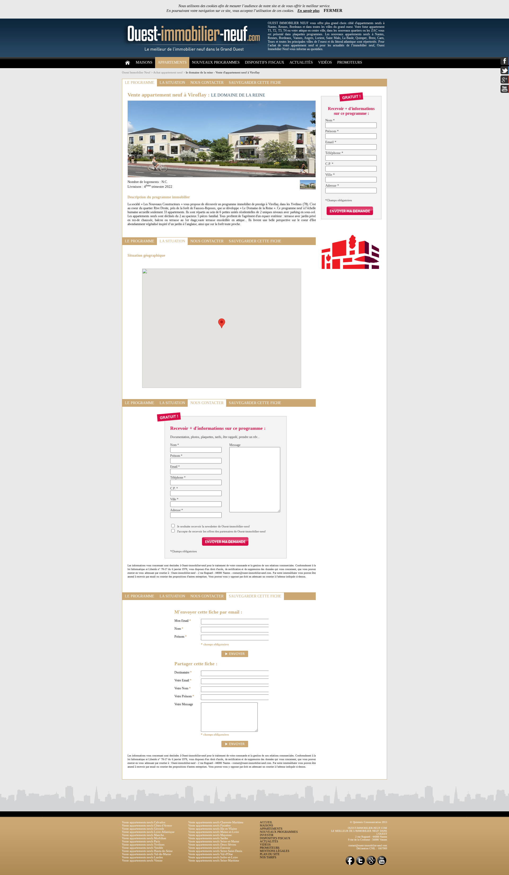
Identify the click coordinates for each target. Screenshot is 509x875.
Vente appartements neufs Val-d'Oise (210, 854)
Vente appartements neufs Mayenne (210, 835)
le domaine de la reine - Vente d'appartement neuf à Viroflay (223, 72)
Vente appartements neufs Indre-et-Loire (213, 857)
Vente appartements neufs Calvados (143, 822)
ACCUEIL (266, 822)
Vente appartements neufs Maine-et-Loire (213, 831)
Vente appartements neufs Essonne (209, 847)
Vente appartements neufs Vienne (142, 860)
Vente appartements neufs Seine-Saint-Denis (215, 850)
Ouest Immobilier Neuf (136, 72)
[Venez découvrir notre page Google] (371, 864)
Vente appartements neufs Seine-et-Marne (213, 841)
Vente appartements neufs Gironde (143, 828)
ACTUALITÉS (301, 62)
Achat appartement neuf (168, 72)
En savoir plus (308, 11)
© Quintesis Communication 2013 (368, 822)
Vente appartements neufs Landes (142, 857)
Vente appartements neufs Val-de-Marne (146, 854)
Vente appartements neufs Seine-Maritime (213, 860)
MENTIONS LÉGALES (274, 850)
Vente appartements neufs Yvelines (143, 844)
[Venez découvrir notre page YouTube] (381, 864)
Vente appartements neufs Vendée (142, 847)
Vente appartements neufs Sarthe (208, 838)
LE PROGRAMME (139, 83)
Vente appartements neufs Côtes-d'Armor (147, 825)
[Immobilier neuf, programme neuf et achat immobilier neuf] (193, 56)
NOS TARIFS (268, 857)
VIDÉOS (325, 62)
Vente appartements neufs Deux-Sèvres (212, 844)
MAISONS (144, 62)
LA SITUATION (172, 83)
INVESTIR (266, 835)
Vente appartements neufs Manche (143, 835)
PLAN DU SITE (270, 854)
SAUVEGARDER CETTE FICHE (255, 83)
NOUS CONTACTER (206, 83)
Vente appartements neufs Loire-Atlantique (148, 831)
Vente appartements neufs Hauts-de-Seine (147, 850)
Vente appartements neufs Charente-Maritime (215, 822)
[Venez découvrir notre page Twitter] (360, 864)
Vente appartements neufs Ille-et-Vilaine (212, 828)
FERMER (333, 10)
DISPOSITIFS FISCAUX (264, 62)
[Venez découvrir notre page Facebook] (350, 864)
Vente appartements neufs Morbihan (144, 838)
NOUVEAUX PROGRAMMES (216, 62)
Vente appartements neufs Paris (141, 841)
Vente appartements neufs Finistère (209, 825)
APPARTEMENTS (172, 62)
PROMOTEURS (349, 62)
